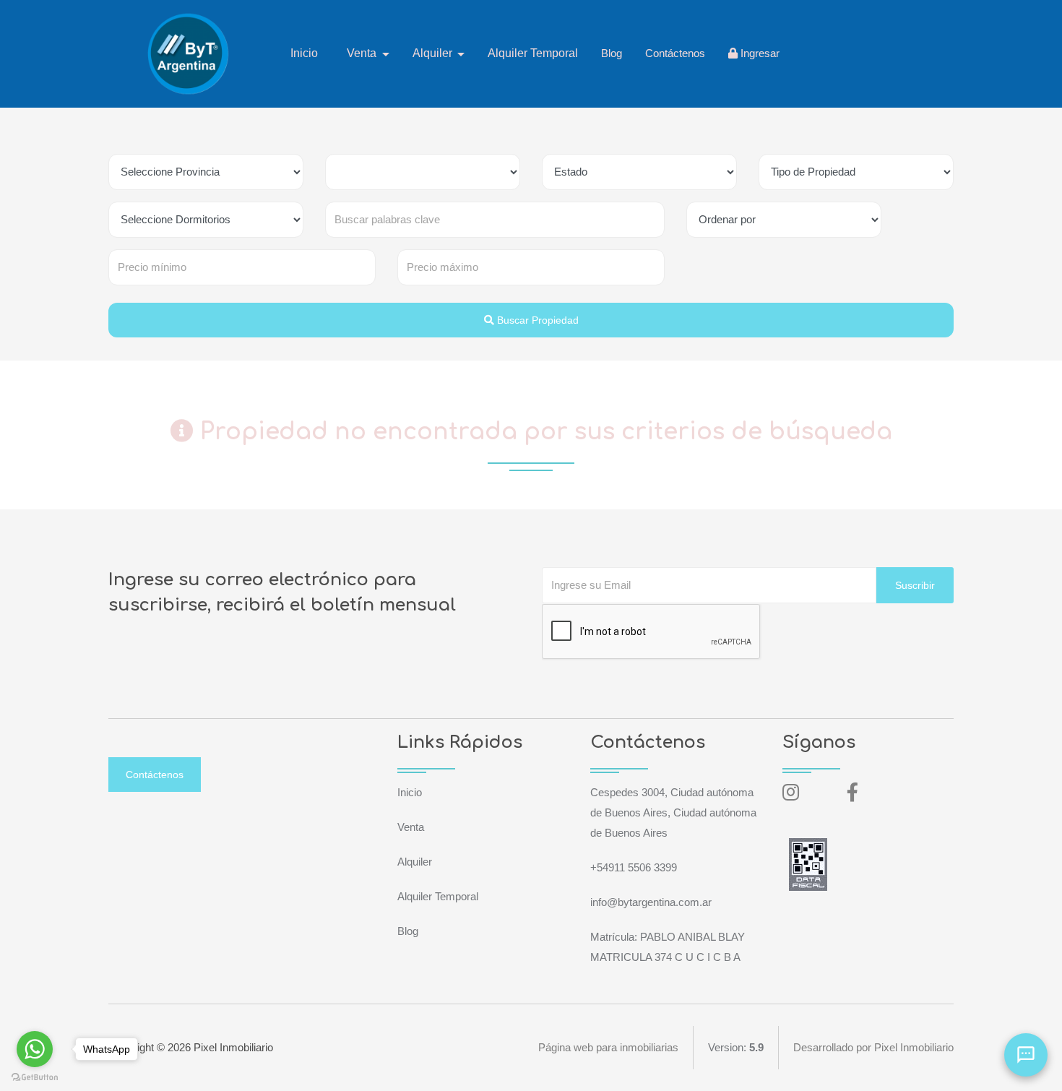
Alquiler (414, 861)
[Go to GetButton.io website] (35, 1076)
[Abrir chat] (1026, 1055)
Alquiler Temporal (533, 53)
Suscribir (915, 585)
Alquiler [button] (434, 53)
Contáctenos (675, 53)
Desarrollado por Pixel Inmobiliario (873, 1047)
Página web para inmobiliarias (608, 1047)
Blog (611, 53)
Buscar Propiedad (536, 320)
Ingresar (759, 53)
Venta (410, 827)
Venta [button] (363, 53)
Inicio (304, 53)
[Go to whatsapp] (35, 1049)
